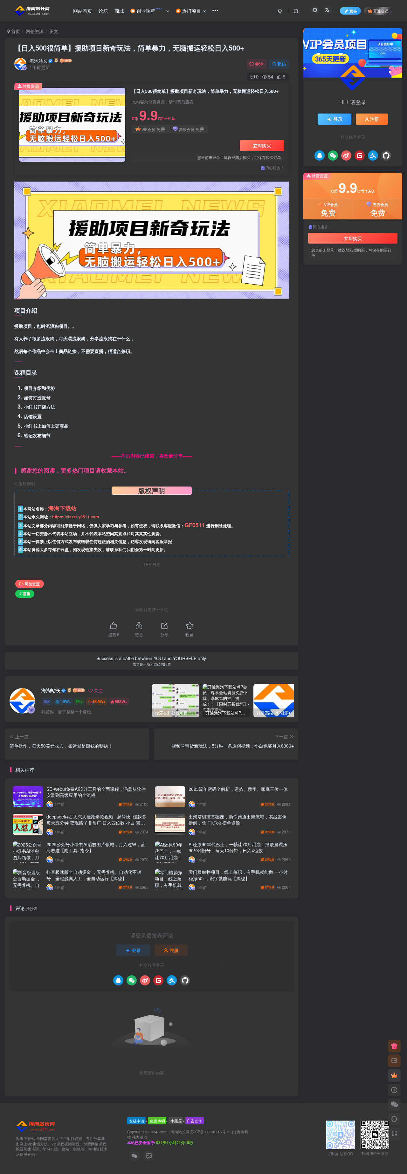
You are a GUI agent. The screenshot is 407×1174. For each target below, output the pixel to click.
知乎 (346, 470)
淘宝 (315, 479)
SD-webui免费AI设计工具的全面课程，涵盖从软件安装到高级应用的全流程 (96, 792)
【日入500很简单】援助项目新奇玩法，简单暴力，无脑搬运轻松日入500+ (129, 48)
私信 (281, 64)
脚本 (390, 461)
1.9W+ (65, 701)
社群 (315, 470)
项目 (315, 461)
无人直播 (332, 479)
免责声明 (157, 1120)
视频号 (357, 461)
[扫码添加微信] (394, 1104)
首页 (15, 31)
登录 (136, 950)
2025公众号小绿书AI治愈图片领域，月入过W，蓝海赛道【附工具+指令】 (95, 847)
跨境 (342, 461)
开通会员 (381, 10)
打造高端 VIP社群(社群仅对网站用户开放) (356, 317)
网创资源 (35, 31)
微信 (315, 488)
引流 (328, 488)
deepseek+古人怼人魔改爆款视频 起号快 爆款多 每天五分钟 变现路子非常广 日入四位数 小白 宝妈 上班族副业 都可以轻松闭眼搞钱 (96, 822)
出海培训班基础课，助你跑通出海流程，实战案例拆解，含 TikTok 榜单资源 (237, 819)
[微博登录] (145, 980)
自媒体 (375, 461)
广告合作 (194, 1120)
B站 (339, 497)
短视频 (330, 470)
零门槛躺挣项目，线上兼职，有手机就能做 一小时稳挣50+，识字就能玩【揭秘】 (238, 875)
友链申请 (136, 1120)
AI (350, 497)
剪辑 (386, 488)
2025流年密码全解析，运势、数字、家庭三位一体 (238, 789)
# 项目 (24, 593)
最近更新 (338, 278)
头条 (373, 488)
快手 (381, 479)
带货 (342, 488)
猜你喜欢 (359, 278)
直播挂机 (363, 470)
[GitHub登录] (185, 980)
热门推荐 (317, 278)
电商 (381, 470)
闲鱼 (328, 461)
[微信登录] (132, 980)
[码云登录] (158, 980)
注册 (173, 950)
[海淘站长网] (36, 1125)
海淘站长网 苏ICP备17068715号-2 (199, 1131)
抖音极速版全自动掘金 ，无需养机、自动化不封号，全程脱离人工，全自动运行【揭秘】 (93, 875)
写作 (315, 497)
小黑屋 (176, 1120)
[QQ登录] (118, 980)
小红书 (357, 488)
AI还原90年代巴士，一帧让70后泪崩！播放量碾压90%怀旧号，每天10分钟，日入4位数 (238, 847)
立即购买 (262, 145)
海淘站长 (38, 61)
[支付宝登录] (172, 980)
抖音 (367, 479)
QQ (327, 497)
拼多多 (352, 479)
